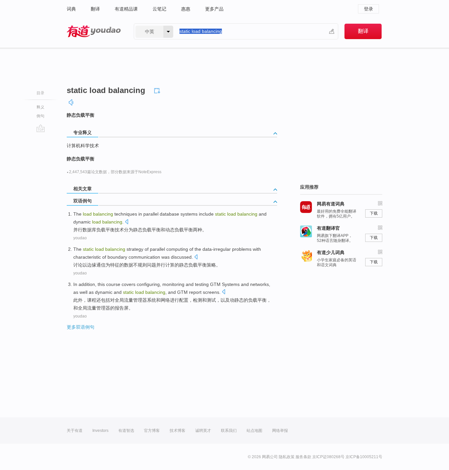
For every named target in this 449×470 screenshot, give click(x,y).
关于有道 (75, 430)
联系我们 (229, 430)
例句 (40, 116)
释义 (40, 107)
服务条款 (303, 457)
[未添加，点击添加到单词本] (158, 89)
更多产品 (214, 9)
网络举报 (280, 430)
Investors (100, 430)
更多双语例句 (80, 327)
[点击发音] (126, 222)
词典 (71, 9)
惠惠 (185, 9)
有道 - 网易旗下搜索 (94, 31)
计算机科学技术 (83, 145)
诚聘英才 (203, 430)
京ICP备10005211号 (363, 457)
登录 (368, 9)
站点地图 (254, 430)
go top (40, 128)
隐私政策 (287, 457)
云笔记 (159, 9)
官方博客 (152, 430)
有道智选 (126, 430)
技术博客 (177, 430)
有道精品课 (126, 9)
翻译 (95, 9)
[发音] (71, 102)
